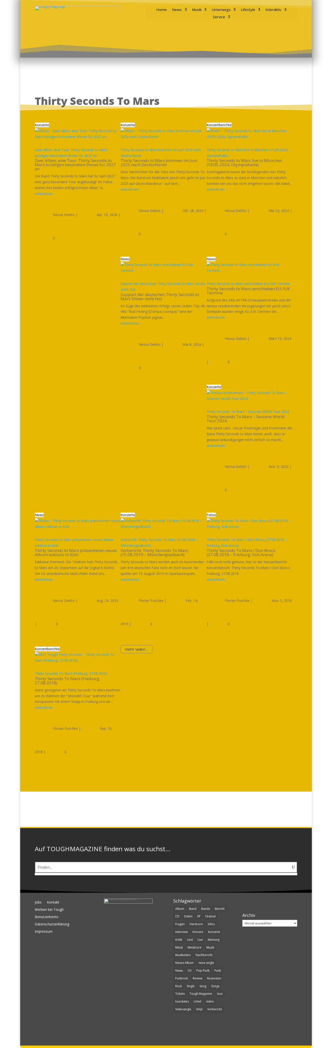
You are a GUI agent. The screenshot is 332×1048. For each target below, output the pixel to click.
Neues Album (184, 963)
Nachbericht (204, 955)
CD (177, 916)
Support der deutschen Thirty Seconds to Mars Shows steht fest (160, 296)
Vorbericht (214, 1009)
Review (197, 978)
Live (200, 940)
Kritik (178, 940)
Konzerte (42, 125)
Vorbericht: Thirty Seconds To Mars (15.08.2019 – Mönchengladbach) (154, 552)
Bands (205, 909)
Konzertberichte (219, 125)
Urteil (197, 1001)
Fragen (180, 924)
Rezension (214, 978)
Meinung (213, 940)
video (210, 1001)
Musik (196, 10)
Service (219, 17)
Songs (215, 986)
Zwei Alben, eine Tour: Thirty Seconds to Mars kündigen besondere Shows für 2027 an (75, 165)
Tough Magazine (201, 994)
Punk (217, 970)
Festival (210, 916)
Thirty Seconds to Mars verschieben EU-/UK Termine (248, 283)
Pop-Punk (203, 970)
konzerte (214, 932)
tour (220, 994)
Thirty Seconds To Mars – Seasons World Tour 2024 (248, 411)
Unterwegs (221, 10)
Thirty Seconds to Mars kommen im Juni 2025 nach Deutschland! (159, 162)
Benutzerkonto (46, 917)
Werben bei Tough (49, 910)
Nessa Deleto (64, 214)
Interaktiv (273, 10)
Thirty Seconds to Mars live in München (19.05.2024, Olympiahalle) (244, 162)
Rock (178, 986)
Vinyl (199, 1009)
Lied (190, 940)
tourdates (182, 1001)
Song (203, 986)
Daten (188, 916)
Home (161, 10)
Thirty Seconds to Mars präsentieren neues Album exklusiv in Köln (76, 552)
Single (191, 986)
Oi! (190, 970)
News (177, 10)
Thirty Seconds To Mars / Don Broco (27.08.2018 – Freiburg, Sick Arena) (241, 552)
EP (199, 916)
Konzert (197, 932)
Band (192, 909)
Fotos (211, 515)
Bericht (220, 909)
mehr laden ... (137, 649)
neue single (206, 963)
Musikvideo (183, 955)
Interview (181, 932)
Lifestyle (248, 10)
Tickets (180, 994)
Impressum (43, 932)
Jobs (38, 902)
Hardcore (196, 924)
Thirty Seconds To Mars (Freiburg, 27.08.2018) (71, 673)
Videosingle (183, 1009)
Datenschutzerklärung (52, 924)
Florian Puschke (151, 600)
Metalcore (194, 947)
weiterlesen (44, 193)
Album (179, 909)
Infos (211, 924)
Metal (179, 947)
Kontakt (53, 902)
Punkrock (181, 978)
